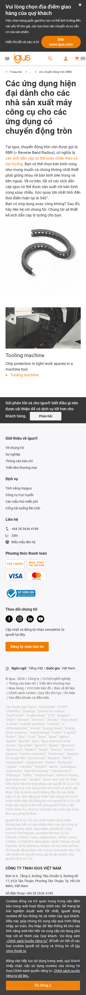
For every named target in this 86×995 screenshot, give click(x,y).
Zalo (14, 535)
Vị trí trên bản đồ (39, 688)
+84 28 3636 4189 (24, 529)
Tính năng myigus (18, 488)
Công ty (33, 679)
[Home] (23, 59)
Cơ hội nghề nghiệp (57, 679)
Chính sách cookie (22, 693)
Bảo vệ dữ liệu (64, 688)
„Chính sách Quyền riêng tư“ (27, 941)
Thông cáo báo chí (19, 461)
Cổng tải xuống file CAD (22, 508)
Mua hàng (16, 688)
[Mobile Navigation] (7, 58)
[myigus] (66, 58)
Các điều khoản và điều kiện (29, 698)
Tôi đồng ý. (43, 985)
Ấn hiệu (69, 693)
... (30, 72)
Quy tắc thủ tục (49, 693)
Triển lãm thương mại (21, 468)
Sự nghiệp (12, 454)
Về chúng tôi (15, 448)
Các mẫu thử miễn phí (21, 501)
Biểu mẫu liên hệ (23, 542)
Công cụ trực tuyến (19, 495)
